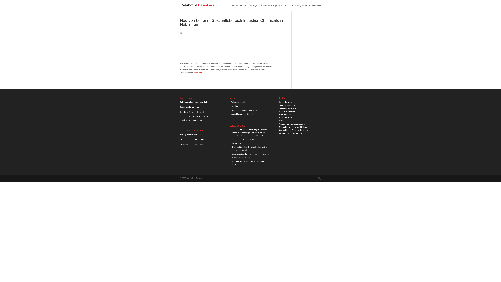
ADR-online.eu (285, 114)
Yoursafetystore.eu (287, 105)
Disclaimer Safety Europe (192, 139)
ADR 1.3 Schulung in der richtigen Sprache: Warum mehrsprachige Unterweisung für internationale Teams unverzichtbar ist (249, 133)
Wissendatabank (238, 6)
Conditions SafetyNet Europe (192, 144)
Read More (198, 73)
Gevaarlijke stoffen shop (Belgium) (293, 130)
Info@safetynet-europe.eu (191, 120)
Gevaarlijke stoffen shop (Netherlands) (295, 127)
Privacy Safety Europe (190, 134)
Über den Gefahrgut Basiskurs (274, 6)
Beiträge (253, 6)
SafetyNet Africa (285, 118)
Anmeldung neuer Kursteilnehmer (306, 6)
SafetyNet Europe (194, 178)
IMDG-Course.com (287, 121)
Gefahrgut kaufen (286, 133)
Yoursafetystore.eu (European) (292, 124)
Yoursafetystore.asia (287, 108)
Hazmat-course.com (287, 111)
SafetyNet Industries (287, 102)
